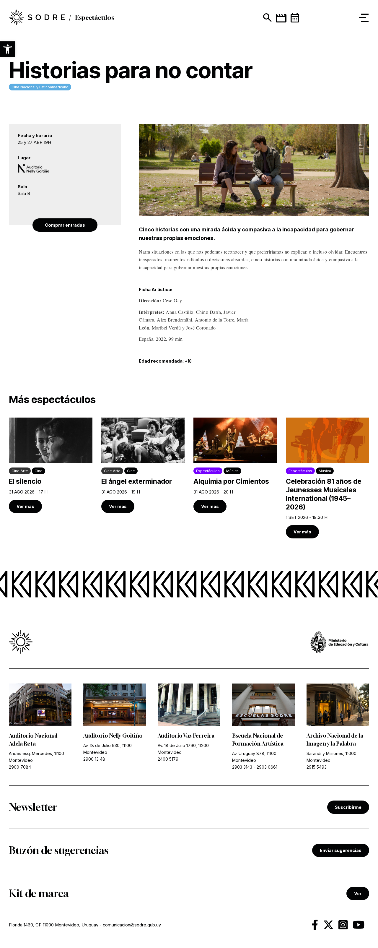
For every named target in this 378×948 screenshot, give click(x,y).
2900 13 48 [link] (94, 759)
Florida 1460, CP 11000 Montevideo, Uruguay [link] (53, 925)
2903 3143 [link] (242, 767)
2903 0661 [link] (267, 767)
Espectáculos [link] (94, 17)
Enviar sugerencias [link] (340, 850)
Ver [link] (357, 893)
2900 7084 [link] (20, 767)
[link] (37, 17)
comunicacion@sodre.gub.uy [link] (132, 925)
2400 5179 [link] (168, 759)
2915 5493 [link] (317, 767)
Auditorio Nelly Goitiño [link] (112, 735)
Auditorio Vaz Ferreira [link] (186, 735)
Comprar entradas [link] (65, 225)
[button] (7, 49)
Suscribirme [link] (348, 807)
